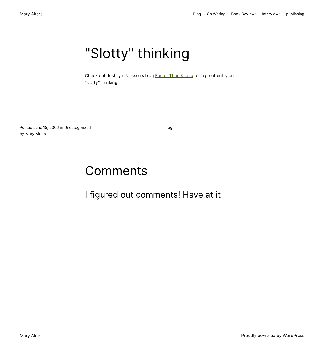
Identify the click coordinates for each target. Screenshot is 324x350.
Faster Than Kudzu (174, 75)
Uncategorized (77, 127)
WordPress (293, 335)
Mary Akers (31, 13)
